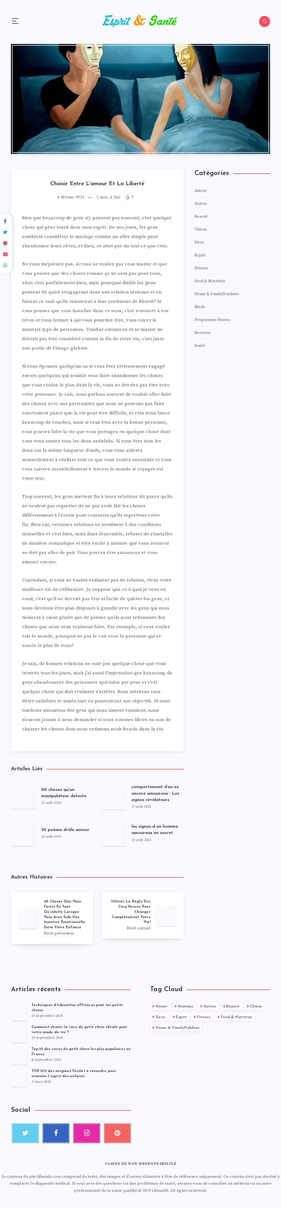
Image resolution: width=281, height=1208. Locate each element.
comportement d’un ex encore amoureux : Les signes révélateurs (155, 793)
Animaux (185, 1006)
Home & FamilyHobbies (217, 294)
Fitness (201, 268)
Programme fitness (213, 319)
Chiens (201, 229)
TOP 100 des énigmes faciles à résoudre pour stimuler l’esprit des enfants (74, 1073)
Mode (200, 306)
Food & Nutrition (210, 281)
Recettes (203, 332)
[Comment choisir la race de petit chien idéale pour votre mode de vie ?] (19, 1034)
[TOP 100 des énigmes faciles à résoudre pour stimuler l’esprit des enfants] (19, 1078)
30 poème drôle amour (65, 830)
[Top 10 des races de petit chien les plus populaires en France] (19, 1056)
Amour (201, 190)
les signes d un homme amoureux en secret (154, 829)
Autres (201, 203)
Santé (200, 345)
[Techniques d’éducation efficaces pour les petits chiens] (19, 1012)
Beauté (201, 216)
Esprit (200, 255)
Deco (199, 242)
